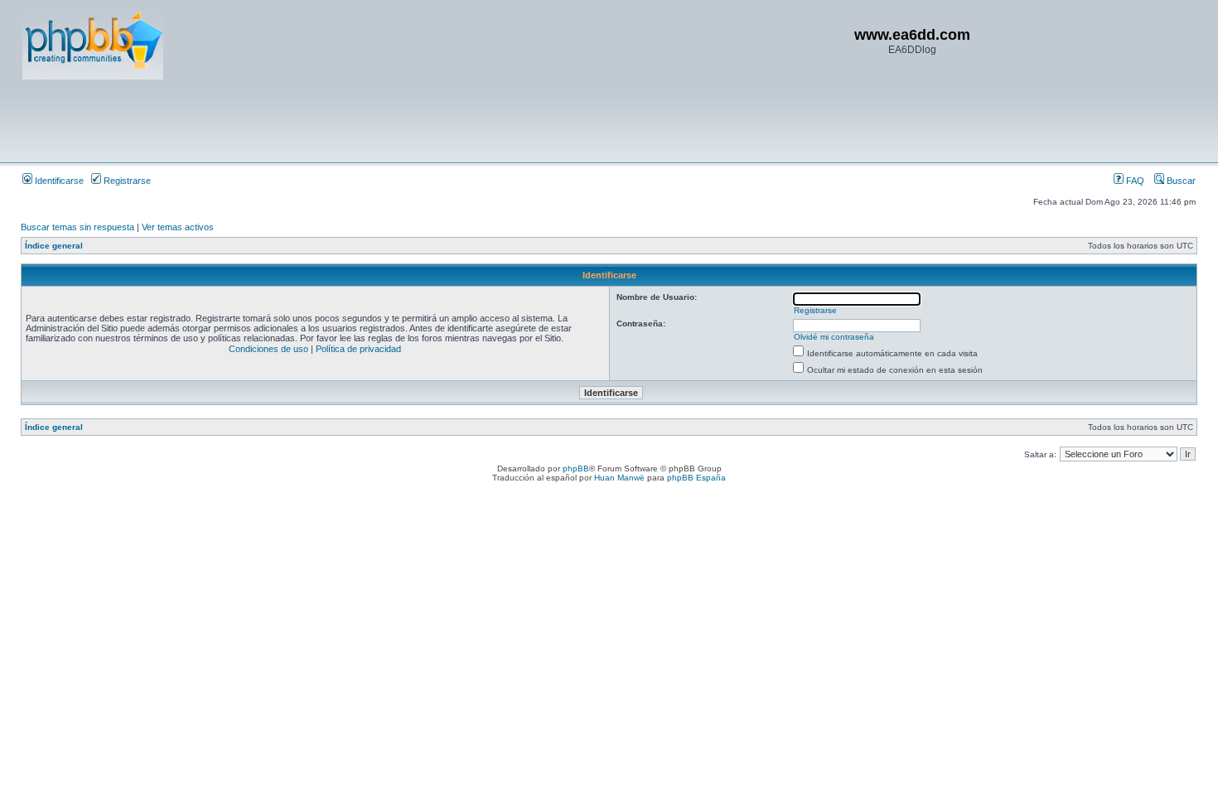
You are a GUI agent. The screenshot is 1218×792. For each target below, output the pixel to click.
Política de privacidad (358, 349)
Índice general (54, 245)
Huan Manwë (619, 477)
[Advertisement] (324, 120)
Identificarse (58, 181)
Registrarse (126, 181)
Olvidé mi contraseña (834, 336)
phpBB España (696, 477)
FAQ (1134, 181)
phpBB (576, 468)
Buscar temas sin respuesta (77, 227)
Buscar (1180, 181)
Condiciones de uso (268, 349)
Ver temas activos (178, 227)
